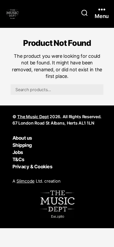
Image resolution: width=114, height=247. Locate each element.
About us (22, 138)
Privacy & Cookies (32, 166)
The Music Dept (33, 116)
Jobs (17, 152)
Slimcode (25, 181)
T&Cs (18, 159)
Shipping (22, 145)
